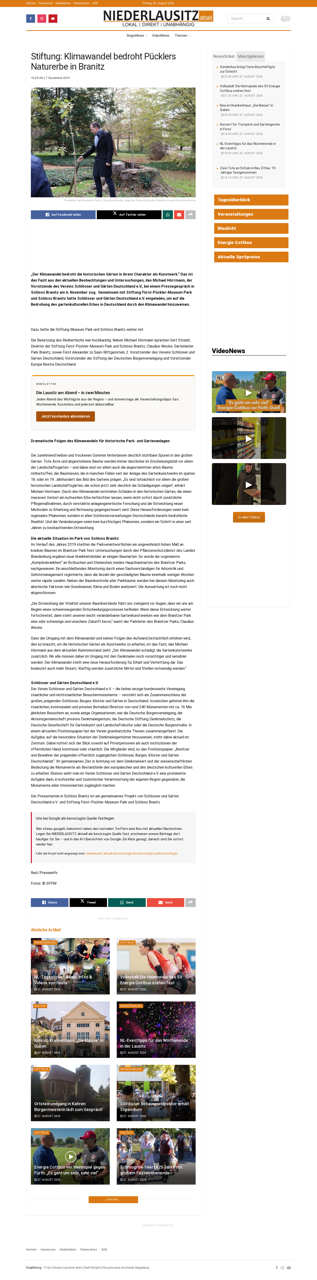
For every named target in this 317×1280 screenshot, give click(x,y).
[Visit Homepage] (158, 18)
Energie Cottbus (235, 242)
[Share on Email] (179, 214)
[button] (249, 392)
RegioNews (135, 35)
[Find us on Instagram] (41, 18)
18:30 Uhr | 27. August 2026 (243, 134)
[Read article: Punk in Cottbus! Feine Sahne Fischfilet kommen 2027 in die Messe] (70, 1227)
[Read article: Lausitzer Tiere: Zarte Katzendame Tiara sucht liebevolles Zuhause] (156, 1227)
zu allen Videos (249, 517)
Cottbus (127, 942)
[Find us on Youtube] (53, 18)
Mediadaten (63, 3)
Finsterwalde (45, 1266)
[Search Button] (269, 18)
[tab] (224, 56)
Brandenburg (45, 942)
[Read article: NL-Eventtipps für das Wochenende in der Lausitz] (156, 1029)
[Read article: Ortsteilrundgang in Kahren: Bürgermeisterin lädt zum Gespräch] (70, 1093)
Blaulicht (227, 228)
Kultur (40, 1005)
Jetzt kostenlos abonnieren (65, 416)
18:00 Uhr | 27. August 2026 (243, 153)
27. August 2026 (48, 989)
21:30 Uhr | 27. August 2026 (243, 95)
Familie (125, 1203)
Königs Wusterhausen (138, 1266)
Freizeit (126, 1132)
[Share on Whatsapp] (168, 214)
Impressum (46, 3)
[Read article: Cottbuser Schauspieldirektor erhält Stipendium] (156, 1093)
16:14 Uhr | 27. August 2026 (243, 177)
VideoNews (160, 35)
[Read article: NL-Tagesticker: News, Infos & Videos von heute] (70, 966)
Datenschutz (81, 3)
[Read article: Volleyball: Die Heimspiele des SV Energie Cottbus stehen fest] (156, 966)
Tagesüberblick (234, 199)
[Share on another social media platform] (190, 214)
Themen (181, 35)
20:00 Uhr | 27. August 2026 (243, 115)
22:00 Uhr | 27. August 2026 (243, 76)
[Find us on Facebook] (30, 18)
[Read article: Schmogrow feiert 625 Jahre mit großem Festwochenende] (156, 1156)
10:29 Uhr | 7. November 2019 (50, 78)
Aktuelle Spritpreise (239, 257)
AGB (95, 3)
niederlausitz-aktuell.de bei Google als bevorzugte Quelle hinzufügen (132, 853)
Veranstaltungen (235, 214)
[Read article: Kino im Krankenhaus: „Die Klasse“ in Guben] (70, 1029)
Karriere (31, 3)
